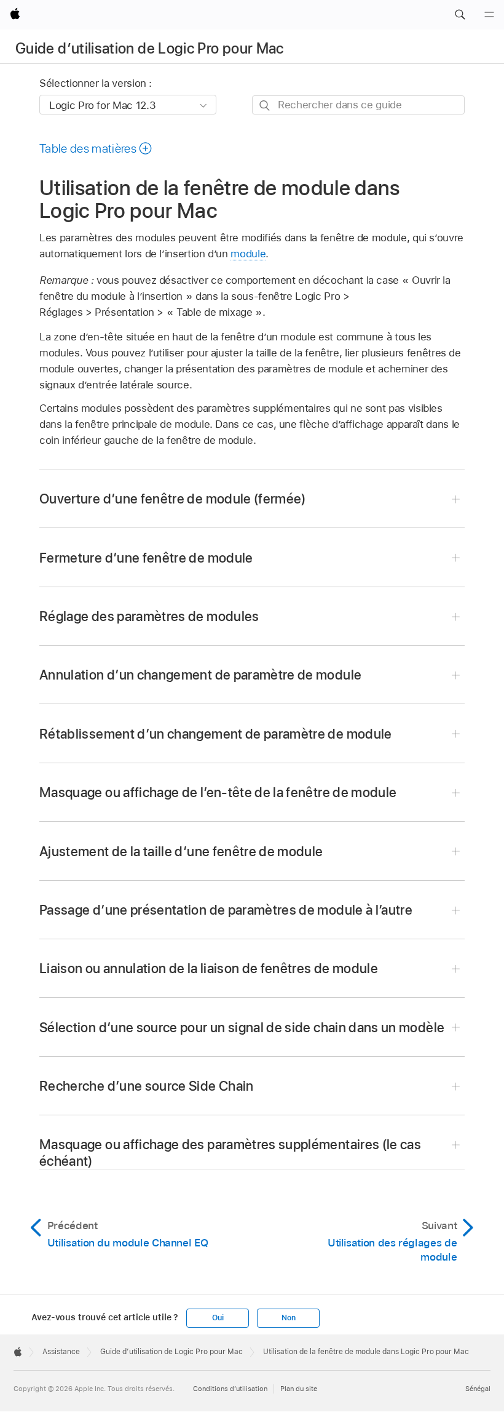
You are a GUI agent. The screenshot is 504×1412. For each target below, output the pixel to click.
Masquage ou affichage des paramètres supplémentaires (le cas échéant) (230, 1152)
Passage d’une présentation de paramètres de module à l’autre (225, 910)
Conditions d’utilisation (230, 1388)
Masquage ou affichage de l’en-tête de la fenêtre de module (217, 792)
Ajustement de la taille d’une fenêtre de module (181, 851)
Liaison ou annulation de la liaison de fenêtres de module (208, 968)
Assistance (61, 1351)
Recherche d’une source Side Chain (146, 1086)
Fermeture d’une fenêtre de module (146, 558)
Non (288, 1318)
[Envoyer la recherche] (265, 105)
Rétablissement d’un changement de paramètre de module (215, 734)
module (248, 253)
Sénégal (477, 1388)
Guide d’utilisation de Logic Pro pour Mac (149, 48)
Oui (217, 1318)
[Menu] (489, 15)
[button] (459, 15)
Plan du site (298, 1388)
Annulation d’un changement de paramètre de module (200, 675)
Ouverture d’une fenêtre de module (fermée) (172, 499)
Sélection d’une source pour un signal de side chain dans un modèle (241, 1027)
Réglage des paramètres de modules (149, 616)
